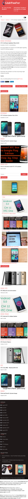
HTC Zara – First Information (21, 86)
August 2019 (5, 430)
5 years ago (15, 10)
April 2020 (4, 412)
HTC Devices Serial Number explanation (10, 246)
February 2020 (5, 417)
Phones (6, 314)
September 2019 (5, 427)
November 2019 (5, 422)
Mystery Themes (21, 478)
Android (2, 40)
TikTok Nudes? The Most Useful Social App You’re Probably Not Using (12, 461)
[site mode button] (24, 17)
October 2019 (5, 425)
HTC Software (8, 40)
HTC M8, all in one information (8, 290)
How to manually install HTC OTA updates (11, 166)
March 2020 (4, 415)
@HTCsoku (20, 78)
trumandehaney (13, 45)
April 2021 (4, 407)
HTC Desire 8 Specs (6, 86)
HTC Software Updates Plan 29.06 (9, 115)
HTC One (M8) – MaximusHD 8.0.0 (9, 367)
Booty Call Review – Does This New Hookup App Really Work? (13, 456)
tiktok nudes (4, 449)
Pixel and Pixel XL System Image (9, 141)
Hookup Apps (5, 439)
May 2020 (4, 410)
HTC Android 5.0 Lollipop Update (9, 213)
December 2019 (5, 420)
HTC (6, 164)
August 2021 (5, 405)
